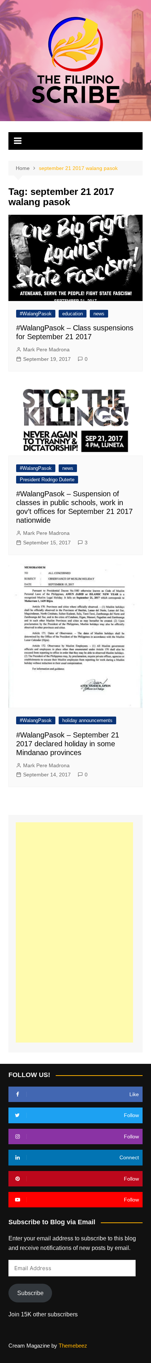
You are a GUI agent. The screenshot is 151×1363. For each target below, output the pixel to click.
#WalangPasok (36, 313)
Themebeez (73, 1345)
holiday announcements (87, 720)
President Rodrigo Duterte (47, 479)
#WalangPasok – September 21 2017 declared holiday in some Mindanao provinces (67, 744)
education (72, 313)
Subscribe (30, 1293)
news (98, 313)
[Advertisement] (74, 932)
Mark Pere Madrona (46, 349)
